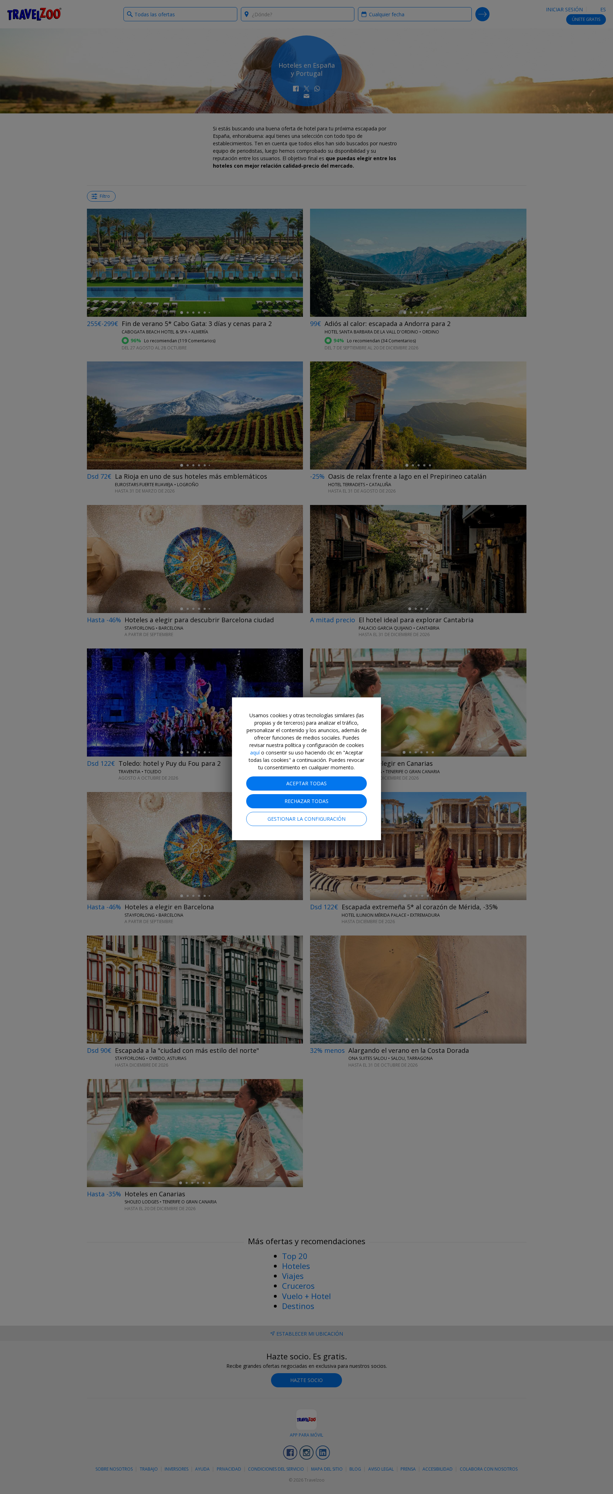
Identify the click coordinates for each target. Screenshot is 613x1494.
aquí (255, 752)
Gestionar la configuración (306, 818)
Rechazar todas (306, 801)
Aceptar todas (306, 783)
